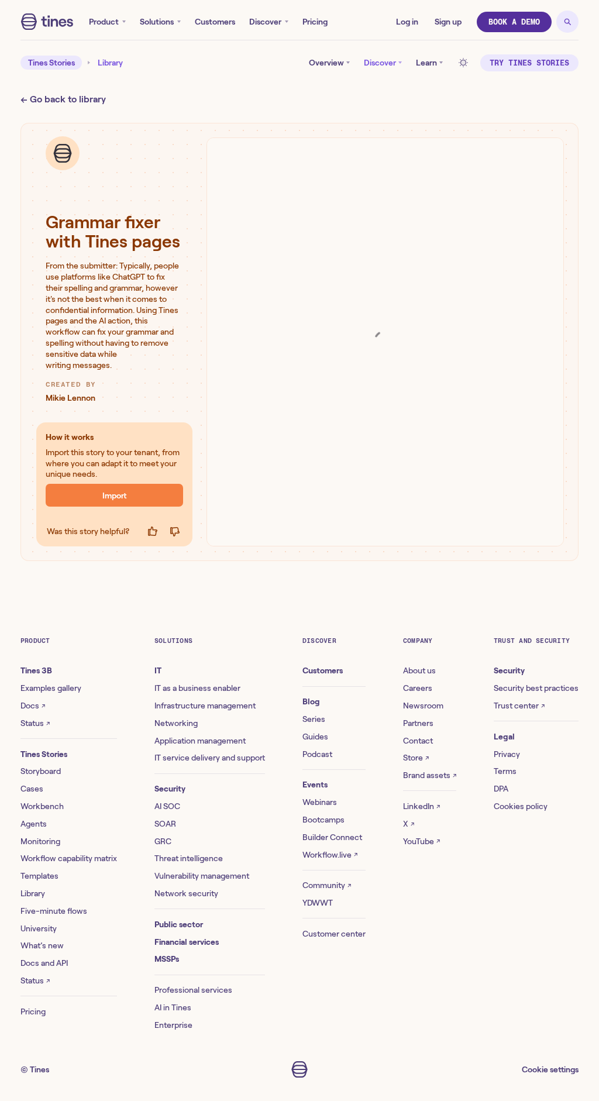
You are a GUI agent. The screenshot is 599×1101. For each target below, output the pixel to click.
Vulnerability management (201, 875)
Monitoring (40, 841)
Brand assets (429, 775)
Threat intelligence (188, 858)
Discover (265, 21)
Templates (39, 875)
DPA (501, 788)
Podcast (317, 754)
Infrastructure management (205, 705)
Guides (315, 736)
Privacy (507, 754)
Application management (200, 740)
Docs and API (44, 963)
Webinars (319, 802)
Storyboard (40, 771)
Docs (32, 705)
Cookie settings (550, 1069)
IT (157, 670)
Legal (504, 736)
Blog (311, 701)
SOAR (165, 823)
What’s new (42, 945)
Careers (417, 688)
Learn (426, 62)
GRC (162, 841)
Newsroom (423, 705)
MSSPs (166, 959)
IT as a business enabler (197, 688)
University (38, 928)
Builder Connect (332, 837)
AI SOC (167, 806)
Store (416, 757)
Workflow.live (329, 854)
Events (315, 784)
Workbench (42, 806)
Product (104, 21)
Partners (418, 723)
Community (326, 885)
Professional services (193, 990)
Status (35, 723)
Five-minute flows (53, 911)
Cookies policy (521, 806)
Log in (407, 21)
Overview (326, 62)
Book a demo (514, 22)
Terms (505, 771)
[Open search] (567, 22)
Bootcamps (323, 819)
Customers (215, 21)
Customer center (334, 933)
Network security (186, 893)
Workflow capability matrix (68, 858)
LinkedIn (421, 806)
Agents (33, 823)
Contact (418, 740)
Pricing (315, 21)
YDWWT (317, 902)
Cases (31, 788)
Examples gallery (50, 688)
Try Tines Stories (529, 63)
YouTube (421, 841)
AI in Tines (172, 1007)
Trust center (519, 705)
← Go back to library (63, 99)
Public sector (178, 924)
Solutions (157, 21)
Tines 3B (36, 670)
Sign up (448, 21)
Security (169, 788)
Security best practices (536, 688)
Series (313, 719)
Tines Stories (51, 62)
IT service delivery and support (209, 757)
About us (419, 670)
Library (110, 62)
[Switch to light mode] (465, 62)
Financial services (186, 942)
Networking (176, 723)
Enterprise (173, 1025)
